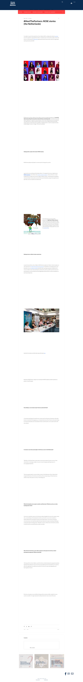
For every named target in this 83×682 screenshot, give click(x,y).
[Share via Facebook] (24, 626)
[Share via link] (31, 626)
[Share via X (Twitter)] (26, 626)
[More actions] (58, 18)
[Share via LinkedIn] (28, 626)
